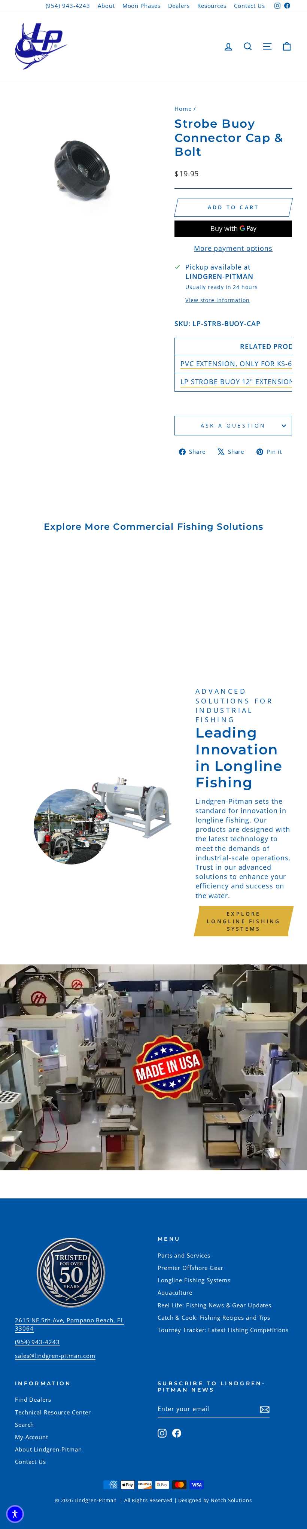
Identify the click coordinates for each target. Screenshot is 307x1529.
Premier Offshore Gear (191, 1267)
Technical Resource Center (53, 1412)
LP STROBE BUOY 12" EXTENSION (237, 381)
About (106, 5)
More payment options (233, 248)
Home (183, 108)
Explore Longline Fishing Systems (243, 921)
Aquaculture (175, 1292)
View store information (217, 300)
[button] (15, 1514)
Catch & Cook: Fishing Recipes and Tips (214, 1317)
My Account (31, 1437)
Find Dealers (33, 1399)
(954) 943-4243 (68, 5)
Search (24, 1424)
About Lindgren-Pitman (48, 1449)
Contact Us (249, 5)
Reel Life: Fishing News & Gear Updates (214, 1305)
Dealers (179, 5)
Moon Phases (141, 5)
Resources (212, 5)
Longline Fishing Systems (194, 1280)
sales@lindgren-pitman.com (55, 1355)
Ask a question (233, 425)
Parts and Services (184, 1255)
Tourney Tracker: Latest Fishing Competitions (223, 1330)
